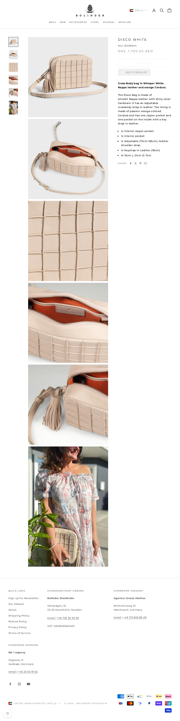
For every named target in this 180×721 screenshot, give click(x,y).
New (63, 22)
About (12, 609)
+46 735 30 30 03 (68, 618)
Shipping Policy (19, 615)
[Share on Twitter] (135, 163)
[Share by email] (145, 163)
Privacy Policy (17, 627)
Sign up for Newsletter (23, 598)
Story (95, 22)
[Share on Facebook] (130, 163)
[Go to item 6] (13, 107)
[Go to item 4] (13, 80)
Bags (52, 22)
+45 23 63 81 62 (28, 671)
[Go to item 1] (13, 42)
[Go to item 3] (13, 67)
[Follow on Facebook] (10, 684)
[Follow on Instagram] (19, 684)
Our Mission (16, 604)
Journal (109, 22)
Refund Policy (17, 621)
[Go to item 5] (13, 93)
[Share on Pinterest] (140, 163)
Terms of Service (19, 633)
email (51, 618)
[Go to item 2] (13, 55)
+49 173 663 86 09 (135, 617)
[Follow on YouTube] (28, 684)
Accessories (78, 22)
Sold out (145, 62)
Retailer (125, 22)
